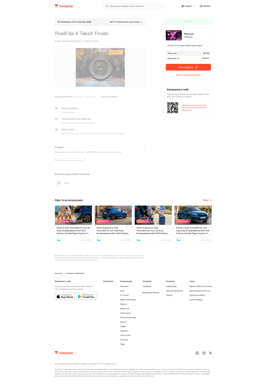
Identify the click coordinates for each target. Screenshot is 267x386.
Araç (122, 291)
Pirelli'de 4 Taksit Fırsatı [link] (75, 273)
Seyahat (124, 331)
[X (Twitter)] (210, 353)
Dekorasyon (125, 313)
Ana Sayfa (58, 273)
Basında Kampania (174, 291)
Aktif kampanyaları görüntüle (125, 21)
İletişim (169, 295)
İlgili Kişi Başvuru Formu (200, 291)
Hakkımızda (171, 286)
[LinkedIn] (197, 353)
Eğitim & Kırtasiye (128, 300)
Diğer (122, 344)
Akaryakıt (124, 286)
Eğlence (123, 304)
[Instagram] (204, 353)
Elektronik (124, 308)
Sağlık (123, 326)
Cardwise (147, 286)
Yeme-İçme (125, 335)
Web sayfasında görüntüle (68, 160)
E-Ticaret (124, 295)
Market (123, 322)
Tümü (205, 200)
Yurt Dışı (124, 340)
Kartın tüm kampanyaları (188, 75)
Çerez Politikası (196, 300)
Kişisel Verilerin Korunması (201, 286)
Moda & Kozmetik (128, 317)
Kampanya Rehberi (151, 292)
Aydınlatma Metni (197, 295)
